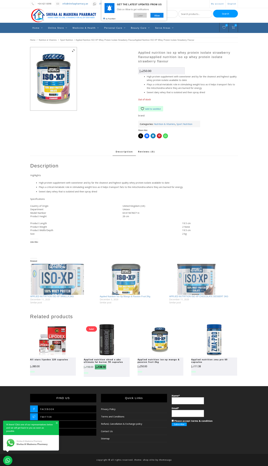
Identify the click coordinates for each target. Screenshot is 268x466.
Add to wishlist (153, 108)
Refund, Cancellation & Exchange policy (121, 423)
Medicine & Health (84, 28)
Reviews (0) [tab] (146, 151)
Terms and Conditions (112, 416)
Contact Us (107, 431)
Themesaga (165, 460)
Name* (176, 395)
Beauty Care (139, 28)
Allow (157, 15)
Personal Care (113, 28)
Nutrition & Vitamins (48, 40)
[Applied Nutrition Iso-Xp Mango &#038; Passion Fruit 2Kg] (133, 279)
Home (36, 28)
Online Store (56, 28)
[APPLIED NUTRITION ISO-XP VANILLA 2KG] (63, 279)
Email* (175, 408)
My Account (217, 4)
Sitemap (105, 438)
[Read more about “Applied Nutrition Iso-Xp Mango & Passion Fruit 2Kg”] (155, 339)
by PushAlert (110, 18)
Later (140, 15)
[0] (224, 27)
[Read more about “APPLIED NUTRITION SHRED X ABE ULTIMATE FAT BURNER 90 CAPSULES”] (101, 339)
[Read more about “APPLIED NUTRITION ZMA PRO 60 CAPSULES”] (208, 339)
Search (225, 13)
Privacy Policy (108, 409)
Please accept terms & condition (193, 420)
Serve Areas (162, 28)
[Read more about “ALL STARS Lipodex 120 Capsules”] (47, 339)
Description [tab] (124, 151)
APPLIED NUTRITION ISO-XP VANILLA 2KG (52, 296)
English (232, 4)
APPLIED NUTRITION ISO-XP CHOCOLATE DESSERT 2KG (198, 296)
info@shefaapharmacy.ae (75, 3)
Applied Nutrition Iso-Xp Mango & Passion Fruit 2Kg (125, 296)
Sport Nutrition (66, 40)
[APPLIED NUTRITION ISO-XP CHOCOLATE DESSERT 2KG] (202, 279)
